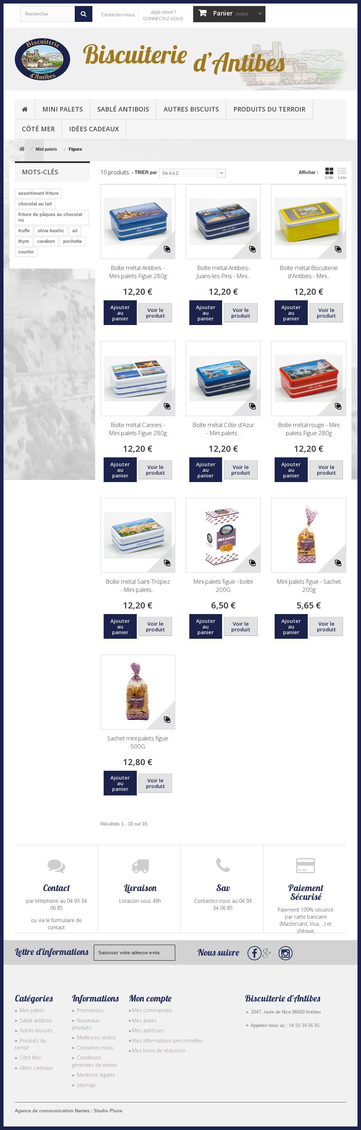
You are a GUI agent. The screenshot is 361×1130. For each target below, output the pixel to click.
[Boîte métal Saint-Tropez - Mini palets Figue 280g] (138, 535)
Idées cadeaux (36, 1067)
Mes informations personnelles (167, 1040)
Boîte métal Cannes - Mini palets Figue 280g (138, 429)
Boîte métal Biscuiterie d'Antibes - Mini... (309, 272)
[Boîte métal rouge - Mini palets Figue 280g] (308, 378)
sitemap (86, 1085)
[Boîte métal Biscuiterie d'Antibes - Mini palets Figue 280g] (308, 222)
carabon (46, 241)
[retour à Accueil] (22, 149)
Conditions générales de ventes (94, 1061)
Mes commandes (152, 1010)
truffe (24, 230)
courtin (26, 251)
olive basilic (51, 230)
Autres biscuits (36, 1030)
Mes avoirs (144, 1020)
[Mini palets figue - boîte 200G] (223, 535)
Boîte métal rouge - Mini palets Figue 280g (308, 429)
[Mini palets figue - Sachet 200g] (308, 535)
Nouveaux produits (85, 1024)
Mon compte (150, 998)
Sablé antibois (36, 1020)
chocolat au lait (35, 203)
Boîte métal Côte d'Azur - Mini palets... (223, 429)
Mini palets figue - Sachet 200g (309, 585)
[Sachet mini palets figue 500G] (138, 692)
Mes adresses (148, 1030)
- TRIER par (144, 172)
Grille (329, 177)
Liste (342, 177)
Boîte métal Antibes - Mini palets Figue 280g (138, 272)
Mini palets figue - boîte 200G (223, 585)
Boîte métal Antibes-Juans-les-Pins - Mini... (223, 272)
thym (23, 241)
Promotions (90, 1010)
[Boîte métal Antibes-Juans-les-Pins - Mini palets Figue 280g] (223, 222)
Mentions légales (96, 1074)
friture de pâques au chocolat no (50, 217)
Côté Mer (30, 1057)
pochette (72, 241)
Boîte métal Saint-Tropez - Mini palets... (138, 585)
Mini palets (32, 1010)
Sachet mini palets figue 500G (137, 742)
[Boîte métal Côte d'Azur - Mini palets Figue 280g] (223, 378)
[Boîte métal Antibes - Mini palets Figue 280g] (138, 222)
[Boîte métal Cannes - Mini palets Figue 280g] (138, 378)
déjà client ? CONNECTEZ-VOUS (163, 15)
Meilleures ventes (96, 1037)
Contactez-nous (118, 14)
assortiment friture (38, 193)
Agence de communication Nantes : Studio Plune (68, 1110)
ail (75, 230)
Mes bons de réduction (158, 1050)
